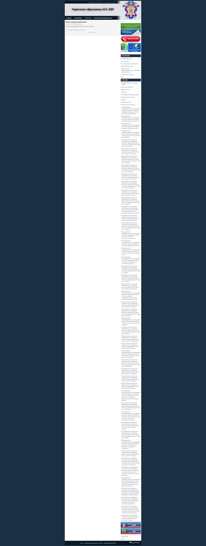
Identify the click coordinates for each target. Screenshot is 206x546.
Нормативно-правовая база (103, 18)
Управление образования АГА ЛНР (94, 543)
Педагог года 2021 (126, 102)
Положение (78, 18)
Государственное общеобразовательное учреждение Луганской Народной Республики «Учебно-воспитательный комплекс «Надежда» (131, 321)
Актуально (126, 55)
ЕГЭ (123, 77)
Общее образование (110, 2)
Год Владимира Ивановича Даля (130, 94)
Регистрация (125, 536)
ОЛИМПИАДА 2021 (127, 58)
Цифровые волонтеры (127, 66)
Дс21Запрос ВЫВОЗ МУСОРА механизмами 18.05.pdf (80, 26)
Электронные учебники (128, 74)
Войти (123, 539)
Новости (124, 99)
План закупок (125, 61)
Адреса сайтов (125, 89)
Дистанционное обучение (128, 97)
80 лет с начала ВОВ (127, 87)
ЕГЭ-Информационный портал (130, 63)
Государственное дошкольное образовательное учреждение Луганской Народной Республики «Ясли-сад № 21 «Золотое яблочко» (130, 425)
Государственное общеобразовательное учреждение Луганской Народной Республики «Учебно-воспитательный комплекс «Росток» (131, 251)
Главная (69, 18)
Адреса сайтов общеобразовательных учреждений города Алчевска (131, 70)
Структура (88, 18)
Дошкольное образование (96, 2)
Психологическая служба (128, 104)
